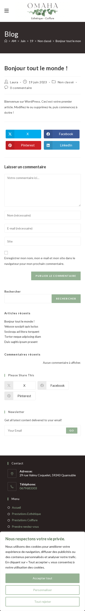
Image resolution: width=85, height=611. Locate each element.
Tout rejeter (42, 601)
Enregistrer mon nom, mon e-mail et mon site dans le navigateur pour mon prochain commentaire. (39, 260)
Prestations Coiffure (24, 520)
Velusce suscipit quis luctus (21, 326)
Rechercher (12, 291)
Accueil (16, 507)
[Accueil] (5, 41)
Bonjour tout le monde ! (19, 321)
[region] (42, 571)
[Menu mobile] (6, 10)
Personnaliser (42, 590)
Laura (14, 82)
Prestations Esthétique (26, 514)
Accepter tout (42, 578)
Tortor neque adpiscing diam (22, 336)
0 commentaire (21, 88)
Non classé (66, 82)
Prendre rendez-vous (25, 526)
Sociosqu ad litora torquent (21, 331)
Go (71, 430)
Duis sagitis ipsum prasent (20, 342)
